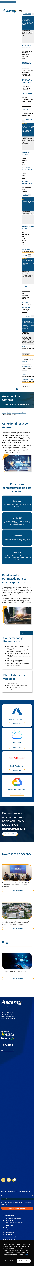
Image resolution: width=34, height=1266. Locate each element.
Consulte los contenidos (27, 359)
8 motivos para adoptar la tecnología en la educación (14, 972)
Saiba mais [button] (27, 1254)
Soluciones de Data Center (13, 1218)
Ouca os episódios (26, 364)
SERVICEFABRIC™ (26, 86)
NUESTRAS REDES (26, 115)
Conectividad (9, 1225)
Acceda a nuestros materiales (26, 369)
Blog (6, 1227)
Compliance (8, 1234)
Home (4, 413)
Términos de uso (10, 1239)
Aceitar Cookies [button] (23, 1261)
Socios (9, 413)
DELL (23, 244)
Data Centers (9, 1220)
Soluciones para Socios (19, 413)
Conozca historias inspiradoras (26, 354)
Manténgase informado (27, 348)
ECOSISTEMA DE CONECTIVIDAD (26, 89)
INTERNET (24, 97)
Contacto (7, 1230)
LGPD (23, 189)
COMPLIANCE (25, 191)
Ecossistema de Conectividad (14, 1222)
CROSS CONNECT (26, 106)
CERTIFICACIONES (26, 187)
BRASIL (24, 158)
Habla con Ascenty (10, 833)
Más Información (17, 723)
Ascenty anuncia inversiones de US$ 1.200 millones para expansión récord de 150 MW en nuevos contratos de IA (17, 884)
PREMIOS (24, 374)
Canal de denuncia (10, 1237)
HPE (23, 236)
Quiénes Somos (10, 1215)
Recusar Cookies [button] (10, 1261)
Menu (20, 11)
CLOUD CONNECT (26, 101)
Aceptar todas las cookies (26, 633)
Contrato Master (10, 1232)
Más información (26, 304)
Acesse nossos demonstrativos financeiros (25, 311)
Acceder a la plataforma (27, 251)
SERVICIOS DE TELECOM (28, 113)
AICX (23, 103)
